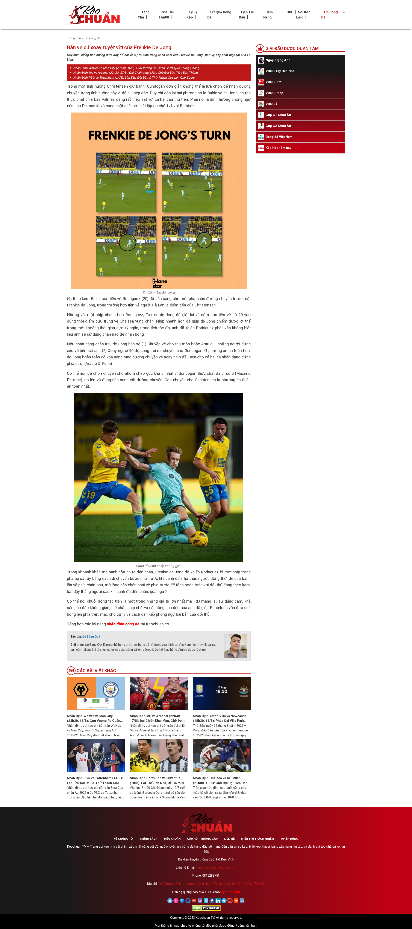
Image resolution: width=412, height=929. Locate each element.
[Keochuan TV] (94, 14)
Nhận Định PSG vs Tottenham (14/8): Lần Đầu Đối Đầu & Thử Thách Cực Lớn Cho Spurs (134, 77)
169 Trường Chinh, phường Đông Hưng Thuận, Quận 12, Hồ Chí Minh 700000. (211, 884)
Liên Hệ (229, 838)
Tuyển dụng (289, 838)
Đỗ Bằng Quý (91, 636)
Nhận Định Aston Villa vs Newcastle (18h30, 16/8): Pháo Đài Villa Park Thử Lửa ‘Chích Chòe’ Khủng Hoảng (220, 718)
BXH (290, 12)
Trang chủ (74, 38)
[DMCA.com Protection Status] (206, 908)
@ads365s (231, 892)
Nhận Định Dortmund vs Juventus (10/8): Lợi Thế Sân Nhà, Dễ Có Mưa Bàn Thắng (157, 780)
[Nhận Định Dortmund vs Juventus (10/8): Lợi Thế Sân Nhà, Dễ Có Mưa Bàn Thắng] (159, 756)
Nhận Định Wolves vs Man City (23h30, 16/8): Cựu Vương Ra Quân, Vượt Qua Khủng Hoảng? (137, 68)
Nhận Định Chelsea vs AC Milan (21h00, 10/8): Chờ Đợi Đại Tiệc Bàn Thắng (220, 780)
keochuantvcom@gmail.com (216, 868)
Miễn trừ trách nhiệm (257, 838)
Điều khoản (172, 838)
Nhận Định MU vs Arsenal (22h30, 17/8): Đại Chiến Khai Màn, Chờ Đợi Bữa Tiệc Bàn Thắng (135, 72)
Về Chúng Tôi (123, 838)
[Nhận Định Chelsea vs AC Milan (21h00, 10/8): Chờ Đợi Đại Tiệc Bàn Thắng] (222, 756)
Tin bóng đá (92, 38)
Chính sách (149, 838)
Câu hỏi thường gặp (202, 838)
